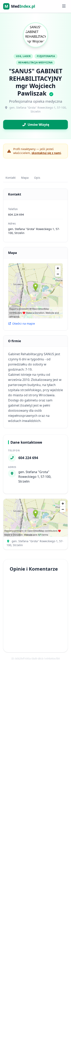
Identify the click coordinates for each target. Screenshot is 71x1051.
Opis (37, 177)
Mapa (25, 177)
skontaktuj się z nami (46, 153)
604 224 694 (16, 214)
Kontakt (11, 177)
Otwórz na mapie (23, 323)
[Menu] (64, 6)
